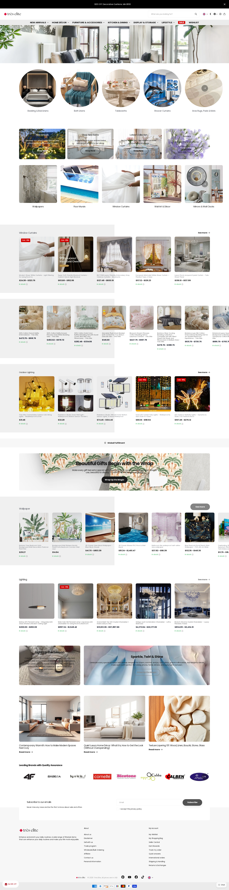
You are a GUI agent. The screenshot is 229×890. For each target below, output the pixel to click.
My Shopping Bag (156, 838)
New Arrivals (38, 22)
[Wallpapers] (38, 184)
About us (87, 834)
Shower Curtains (162, 110)
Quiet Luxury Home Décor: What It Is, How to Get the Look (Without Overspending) (113, 747)
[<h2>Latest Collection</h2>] (138, 144)
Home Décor (59, 22)
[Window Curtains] (121, 184)
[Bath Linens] (80, 88)
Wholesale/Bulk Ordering (94, 850)
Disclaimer (88, 838)
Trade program (90, 846)
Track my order (155, 850)
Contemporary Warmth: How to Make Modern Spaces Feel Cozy (47, 747)
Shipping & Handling (157, 861)
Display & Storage (145, 22)
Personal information (92, 861)
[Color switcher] (211, 14)
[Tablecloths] (121, 88)
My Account (153, 828)
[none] (204, 88)
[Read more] (215, 14)
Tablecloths (121, 110)
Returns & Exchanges (157, 865)
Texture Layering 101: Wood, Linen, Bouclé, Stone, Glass (177, 745)
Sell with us (88, 842)
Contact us (88, 858)
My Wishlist (153, 834)
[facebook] (136, 877)
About (86, 828)
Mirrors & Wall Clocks (203, 206)
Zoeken (196, 14)
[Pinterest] (122, 877)
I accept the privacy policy (131, 809)
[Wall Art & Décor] (162, 184)
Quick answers (155, 854)
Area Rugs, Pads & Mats (203, 110)
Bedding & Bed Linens (38, 110)
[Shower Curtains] (162, 88)
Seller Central (154, 842)
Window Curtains (120, 206)
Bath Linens (79, 110)
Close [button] (224, 4)
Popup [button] (27, 284)
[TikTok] (142, 877)
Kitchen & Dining (118, 22)
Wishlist (194, 22)
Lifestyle (167, 22)
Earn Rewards (154, 846)
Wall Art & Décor (162, 206)
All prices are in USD (109, 877)
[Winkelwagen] (224, 14)
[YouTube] (129, 877)
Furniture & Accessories (87, 22)
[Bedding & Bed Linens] (38, 88)
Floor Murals (79, 206)
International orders (157, 858)
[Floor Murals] (80, 184)
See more (203, 232)
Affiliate (87, 854)
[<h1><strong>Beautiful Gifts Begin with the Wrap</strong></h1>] (114, 473)
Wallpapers (38, 206)
